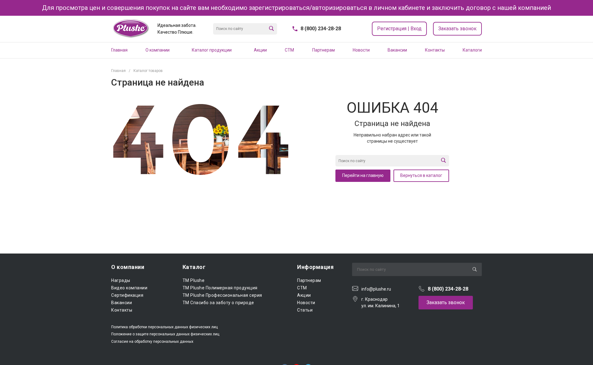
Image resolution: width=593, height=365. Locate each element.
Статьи (305, 310)
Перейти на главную (363, 175)
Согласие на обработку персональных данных (152, 341)
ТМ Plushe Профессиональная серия (222, 295)
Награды (120, 280)
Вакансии (121, 302)
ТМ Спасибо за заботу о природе (218, 302)
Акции (304, 295)
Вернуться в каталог (421, 175)
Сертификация (127, 295)
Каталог (194, 267)
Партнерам (309, 280)
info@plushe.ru (376, 289)
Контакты (121, 310)
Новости (306, 302)
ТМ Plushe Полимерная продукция (220, 287)
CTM (302, 287)
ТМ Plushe (194, 280)
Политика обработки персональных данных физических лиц (164, 327)
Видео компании (129, 287)
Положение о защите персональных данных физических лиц (165, 334)
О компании (127, 267)
